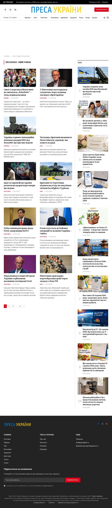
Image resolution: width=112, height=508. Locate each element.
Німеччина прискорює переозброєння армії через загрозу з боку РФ (54, 278)
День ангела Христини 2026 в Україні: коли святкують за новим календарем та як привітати (93, 159)
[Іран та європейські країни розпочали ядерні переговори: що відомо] (20, 171)
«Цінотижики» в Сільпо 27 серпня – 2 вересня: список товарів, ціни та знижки (95, 229)
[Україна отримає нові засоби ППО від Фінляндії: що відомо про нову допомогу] (93, 75)
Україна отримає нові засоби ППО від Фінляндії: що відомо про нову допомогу (95, 90)
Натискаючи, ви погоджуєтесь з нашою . (29, 486)
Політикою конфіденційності (43, 486)
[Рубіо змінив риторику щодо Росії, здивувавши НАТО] (20, 216)
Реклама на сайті (94, 2)
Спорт (87, 17)
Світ (35, 17)
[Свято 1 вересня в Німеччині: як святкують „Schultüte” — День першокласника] (20, 78)
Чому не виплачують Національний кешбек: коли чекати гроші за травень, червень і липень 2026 (95, 196)
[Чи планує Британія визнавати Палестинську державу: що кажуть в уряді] (56, 126)
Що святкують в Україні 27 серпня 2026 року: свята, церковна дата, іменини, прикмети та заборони (95, 367)
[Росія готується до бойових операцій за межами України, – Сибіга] (56, 216)
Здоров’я (73, 17)
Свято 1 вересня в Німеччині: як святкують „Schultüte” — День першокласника (18, 92)
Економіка (55, 17)
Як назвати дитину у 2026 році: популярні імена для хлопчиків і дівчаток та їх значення (38, 2)
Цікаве (94, 17)
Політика (44, 17)
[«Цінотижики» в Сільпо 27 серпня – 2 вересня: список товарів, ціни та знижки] (93, 216)
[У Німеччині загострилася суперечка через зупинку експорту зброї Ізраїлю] (56, 78)
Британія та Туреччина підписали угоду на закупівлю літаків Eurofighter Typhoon (55, 185)
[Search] (104, 17)
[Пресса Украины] (56, 9)
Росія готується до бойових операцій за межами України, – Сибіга (56, 231)
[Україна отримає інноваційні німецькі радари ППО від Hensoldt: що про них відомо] (20, 126)
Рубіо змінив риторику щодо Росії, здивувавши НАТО (18, 229)
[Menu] (108, 17)
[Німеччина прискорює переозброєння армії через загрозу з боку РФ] (56, 264)
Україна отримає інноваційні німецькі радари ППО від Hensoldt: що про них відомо (19, 140)
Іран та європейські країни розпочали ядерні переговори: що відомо (19, 185)
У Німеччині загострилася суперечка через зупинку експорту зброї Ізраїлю (53, 92)
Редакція (105, 2)
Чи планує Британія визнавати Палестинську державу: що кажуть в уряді (56, 140)
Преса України (97, 496)
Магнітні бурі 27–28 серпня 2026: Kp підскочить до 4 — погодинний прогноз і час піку (95, 333)
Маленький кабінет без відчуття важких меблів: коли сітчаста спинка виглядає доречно (94, 401)
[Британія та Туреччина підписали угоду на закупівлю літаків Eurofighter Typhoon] (56, 171)
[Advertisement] (56, 38)
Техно (81, 17)
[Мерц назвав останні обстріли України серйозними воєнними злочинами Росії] (20, 264)
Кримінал (64, 17)
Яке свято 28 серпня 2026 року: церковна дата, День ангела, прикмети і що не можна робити (95, 299)
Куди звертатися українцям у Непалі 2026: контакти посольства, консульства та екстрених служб (95, 264)
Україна (27, 17)
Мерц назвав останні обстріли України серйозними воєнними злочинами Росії (19, 278)
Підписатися (101, 9)
